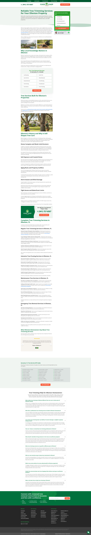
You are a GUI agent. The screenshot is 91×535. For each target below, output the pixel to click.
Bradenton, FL (53, 512)
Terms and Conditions (25, 518)
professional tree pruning (31, 109)
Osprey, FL (63, 519)
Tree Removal (45, 1)
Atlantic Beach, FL (54, 510)
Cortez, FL (62, 512)
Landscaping (36, 1)
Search (67, 498)
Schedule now (37, 90)
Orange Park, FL (54, 519)
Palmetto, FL (53, 521)
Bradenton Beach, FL (64, 510)
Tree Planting (43, 513)
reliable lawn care (25, 110)
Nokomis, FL (63, 518)
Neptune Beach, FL (54, 518)
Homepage (29, 1)
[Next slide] (51, 344)
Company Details (24, 515)
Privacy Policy (23, 516)
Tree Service (33, 516)
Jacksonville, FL (53, 516)
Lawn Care (42, 510)
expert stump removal (41, 109)
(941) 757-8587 (45, 211)
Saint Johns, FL (53, 522)
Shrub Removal (43, 512)
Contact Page (23, 513)
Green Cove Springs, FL (55, 515)
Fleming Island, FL (64, 513)
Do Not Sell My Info (42, 533)
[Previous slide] (23, 344)
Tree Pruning (33, 515)
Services (61, 1)
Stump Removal (34, 513)
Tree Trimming (54, 1)
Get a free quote (65, 4)
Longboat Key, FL (64, 516)
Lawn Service (33, 512)
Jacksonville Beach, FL (64, 515)
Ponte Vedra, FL (63, 521)
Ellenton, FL (53, 513)
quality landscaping (48, 109)
